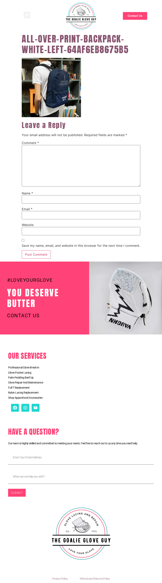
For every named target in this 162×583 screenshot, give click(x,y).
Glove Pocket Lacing (19, 372)
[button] (27, 15)
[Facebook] (15, 408)
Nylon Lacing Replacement (23, 392)
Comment (30, 142)
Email (27, 209)
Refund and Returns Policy (95, 578)
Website (28, 224)
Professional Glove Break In (23, 367)
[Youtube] (36, 408)
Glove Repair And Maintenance (25, 382)
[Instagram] (25, 408)
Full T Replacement (19, 387)
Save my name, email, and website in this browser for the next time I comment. (81, 245)
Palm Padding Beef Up (21, 377)
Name (27, 193)
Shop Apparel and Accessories (25, 397)
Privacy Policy (60, 578)
